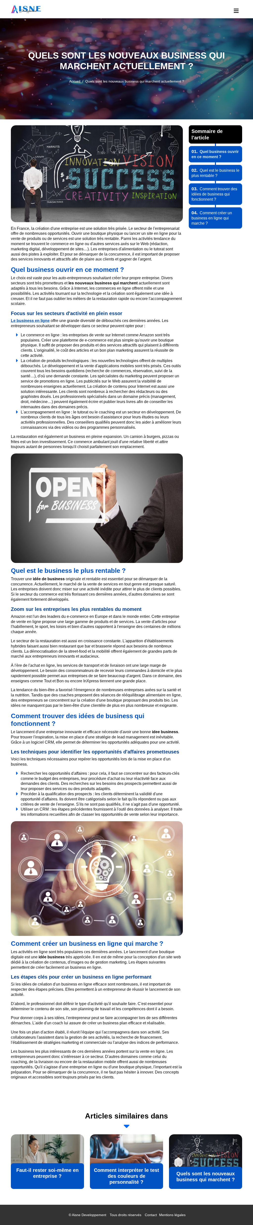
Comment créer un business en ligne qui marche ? (211, 218)
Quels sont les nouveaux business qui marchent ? (205, 1176)
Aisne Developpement (89, 1215)
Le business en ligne (30, 321)
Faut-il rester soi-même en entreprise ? (47, 1173)
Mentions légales (172, 1215)
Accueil (74, 81)
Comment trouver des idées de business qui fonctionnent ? (214, 194)
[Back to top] (239, 1211)
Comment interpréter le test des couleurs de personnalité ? (126, 1176)
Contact (151, 1215)
